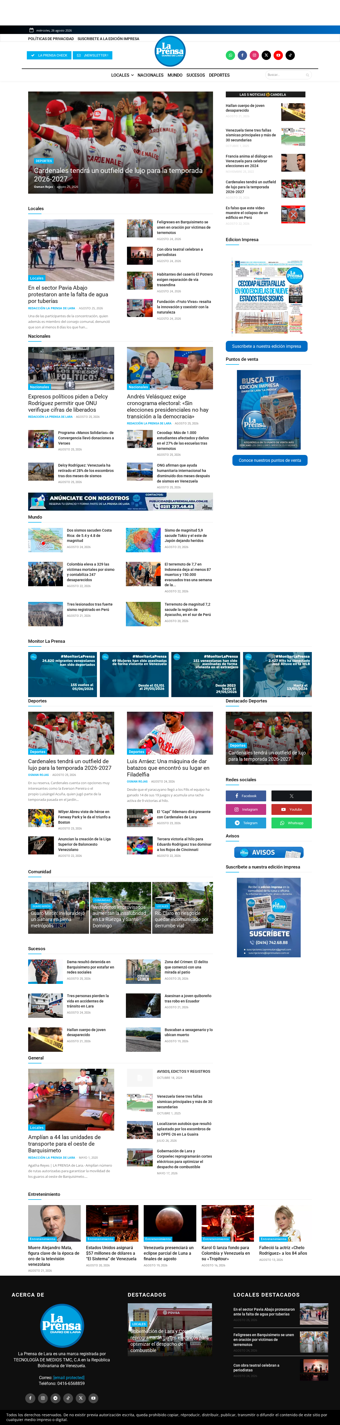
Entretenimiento (44, 1194)
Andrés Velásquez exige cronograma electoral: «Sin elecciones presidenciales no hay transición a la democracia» (168, 406)
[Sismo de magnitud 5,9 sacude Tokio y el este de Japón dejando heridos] (143, 540)
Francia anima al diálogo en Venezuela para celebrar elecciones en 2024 (249, 161)
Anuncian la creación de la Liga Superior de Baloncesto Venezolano (84, 844)
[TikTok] (68, 1398)
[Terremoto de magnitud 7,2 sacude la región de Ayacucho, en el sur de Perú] (143, 614)
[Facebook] (242, 55)
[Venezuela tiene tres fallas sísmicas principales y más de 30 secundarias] (293, 137)
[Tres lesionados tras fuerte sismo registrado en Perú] (45, 614)
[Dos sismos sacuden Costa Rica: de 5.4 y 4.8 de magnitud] (45, 540)
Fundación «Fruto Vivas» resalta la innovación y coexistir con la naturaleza (184, 306)
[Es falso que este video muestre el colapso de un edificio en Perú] (293, 214)
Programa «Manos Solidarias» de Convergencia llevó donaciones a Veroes (86, 438)
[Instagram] (254, 55)
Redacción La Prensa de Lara (51, 308)
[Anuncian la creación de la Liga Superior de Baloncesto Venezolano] (41, 845)
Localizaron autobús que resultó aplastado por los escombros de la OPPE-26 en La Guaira (184, 1129)
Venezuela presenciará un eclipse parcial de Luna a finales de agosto (169, 1253)
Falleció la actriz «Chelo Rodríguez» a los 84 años (283, 1250)
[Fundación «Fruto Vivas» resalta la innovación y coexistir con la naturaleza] (140, 308)
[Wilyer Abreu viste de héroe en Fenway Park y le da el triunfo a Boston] (41, 818)
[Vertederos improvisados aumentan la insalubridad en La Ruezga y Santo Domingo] (120, 908)
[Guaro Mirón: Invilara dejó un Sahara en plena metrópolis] (58, 908)
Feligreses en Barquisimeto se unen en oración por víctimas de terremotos (184, 227)
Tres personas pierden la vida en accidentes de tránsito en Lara (88, 1001)
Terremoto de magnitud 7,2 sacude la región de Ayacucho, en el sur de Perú (188, 609)
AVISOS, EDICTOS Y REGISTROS (183, 1071)
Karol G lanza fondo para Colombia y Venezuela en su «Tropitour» (226, 1253)
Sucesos (36, 948)
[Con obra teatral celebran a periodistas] (140, 256)
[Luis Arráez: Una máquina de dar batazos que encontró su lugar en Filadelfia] (170, 733)
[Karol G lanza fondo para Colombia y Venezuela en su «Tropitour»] (228, 1223)
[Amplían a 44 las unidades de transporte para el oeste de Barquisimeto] (71, 1100)
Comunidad (39, 871)
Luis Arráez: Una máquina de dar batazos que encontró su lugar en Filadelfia (168, 768)
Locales (36, 208)
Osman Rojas (43, 187)
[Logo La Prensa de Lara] (170, 51)
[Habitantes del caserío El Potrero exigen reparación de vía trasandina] (140, 281)
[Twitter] (266, 55)
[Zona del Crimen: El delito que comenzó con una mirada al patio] (143, 971)
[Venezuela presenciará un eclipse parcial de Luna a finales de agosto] (170, 1223)
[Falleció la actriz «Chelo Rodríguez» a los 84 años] (285, 1223)
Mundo (35, 517)
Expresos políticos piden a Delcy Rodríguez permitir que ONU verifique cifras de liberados (68, 403)
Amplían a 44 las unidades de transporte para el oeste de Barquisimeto (64, 1144)
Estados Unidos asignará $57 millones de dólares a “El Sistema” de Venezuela (111, 1253)
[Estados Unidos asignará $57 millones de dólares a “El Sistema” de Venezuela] (112, 1223)
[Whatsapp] (230, 55)
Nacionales (39, 336)
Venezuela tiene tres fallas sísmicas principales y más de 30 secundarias (251, 135)
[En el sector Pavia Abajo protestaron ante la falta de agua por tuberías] (71, 250)
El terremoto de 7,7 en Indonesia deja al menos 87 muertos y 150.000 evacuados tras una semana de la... (188, 574)
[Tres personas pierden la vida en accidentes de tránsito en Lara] (45, 1005)
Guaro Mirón (41, 906)
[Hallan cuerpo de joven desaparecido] (293, 112)
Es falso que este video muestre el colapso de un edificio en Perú (247, 213)
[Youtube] (278, 55)
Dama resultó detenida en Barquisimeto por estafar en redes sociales (90, 967)
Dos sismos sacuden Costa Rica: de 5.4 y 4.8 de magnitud (89, 535)
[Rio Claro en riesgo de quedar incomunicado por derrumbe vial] (182, 908)
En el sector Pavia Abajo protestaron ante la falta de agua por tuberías (68, 294)
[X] (291, 795)
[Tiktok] (290, 55)
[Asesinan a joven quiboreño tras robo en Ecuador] (143, 1005)
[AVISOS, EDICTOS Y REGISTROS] (140, 1078)
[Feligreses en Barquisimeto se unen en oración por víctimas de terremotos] (140, 228)
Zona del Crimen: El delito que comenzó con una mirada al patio (186, 967)
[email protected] (68, 1377)
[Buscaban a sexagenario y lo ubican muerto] (143, 1039)
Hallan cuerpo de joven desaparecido (245, 107)
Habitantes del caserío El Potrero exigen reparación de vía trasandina (185, 279)
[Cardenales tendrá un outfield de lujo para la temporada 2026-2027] (120, 143)
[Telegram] (55, 1398)
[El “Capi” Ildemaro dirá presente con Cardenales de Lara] (140, 818)
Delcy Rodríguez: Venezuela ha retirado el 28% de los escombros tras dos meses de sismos (86, 470)
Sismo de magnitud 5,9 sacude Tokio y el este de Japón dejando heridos (186, 535)
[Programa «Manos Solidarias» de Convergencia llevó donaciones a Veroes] (41, 439)
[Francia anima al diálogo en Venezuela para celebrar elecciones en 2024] (293, 163)
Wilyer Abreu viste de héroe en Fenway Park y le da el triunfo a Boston (84, 817)
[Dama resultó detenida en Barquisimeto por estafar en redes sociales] (45, 971)
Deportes (44, 161)
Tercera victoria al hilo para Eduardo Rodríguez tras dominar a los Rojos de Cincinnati (184, 844)
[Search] (307, 75)
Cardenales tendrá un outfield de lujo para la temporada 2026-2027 (251, 187)
